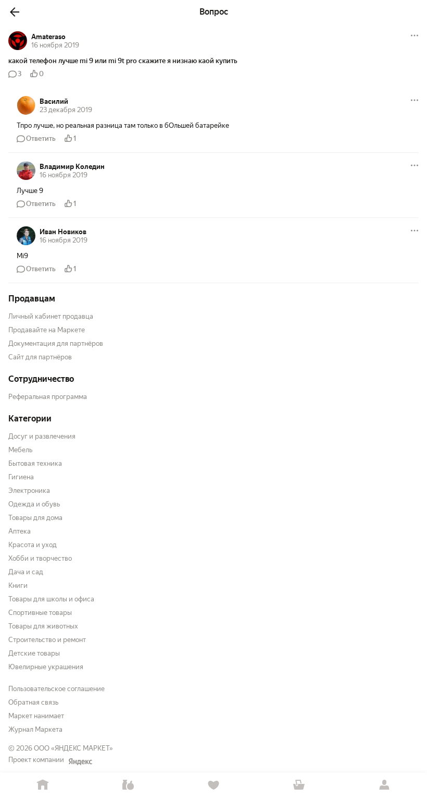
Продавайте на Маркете (46, 330)
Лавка (128, 785)
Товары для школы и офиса (51, 599)
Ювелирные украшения (45, 667)
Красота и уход (32, 545)
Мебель (20, 450)
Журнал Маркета (35, 729)
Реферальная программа (47, 397)
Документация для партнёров (55, 343)
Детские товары (34, 653)
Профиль (384, 785)
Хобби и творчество (40, 558)
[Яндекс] (80, 761)
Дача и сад (25, 572)
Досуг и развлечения (42, 436)
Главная (42, 785)
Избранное (213, 785)
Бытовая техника (35, 463)
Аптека (19, 531)
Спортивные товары (40, 612)
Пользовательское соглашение (56, 689)
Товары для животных (43, 626)
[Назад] (14, 12)
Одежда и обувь (34, 504)
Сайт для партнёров (40, 357)
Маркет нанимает (36, 716)
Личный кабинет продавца (50, 316)
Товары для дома (35, 518)
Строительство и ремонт (47, 640)
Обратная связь (33, 702)
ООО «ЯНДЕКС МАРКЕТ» (73, 748)
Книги (18, 585)
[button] (213, 61)
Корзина (299, 785)
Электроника (29, 490)
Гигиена (21, 477)
